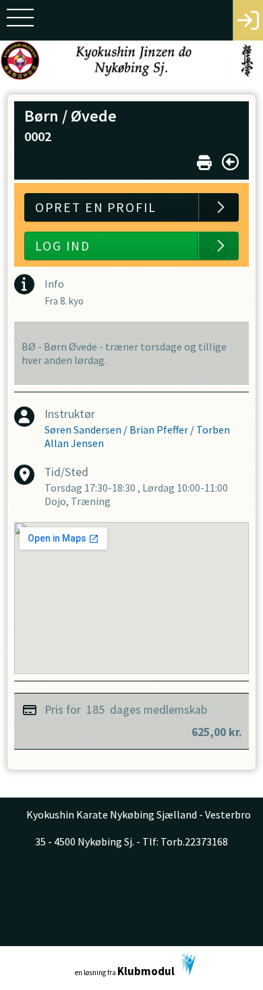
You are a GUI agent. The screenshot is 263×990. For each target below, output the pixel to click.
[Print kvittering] (204, 160)
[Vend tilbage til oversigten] (230, 162)
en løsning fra (125, 971)
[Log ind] (248, 20)
